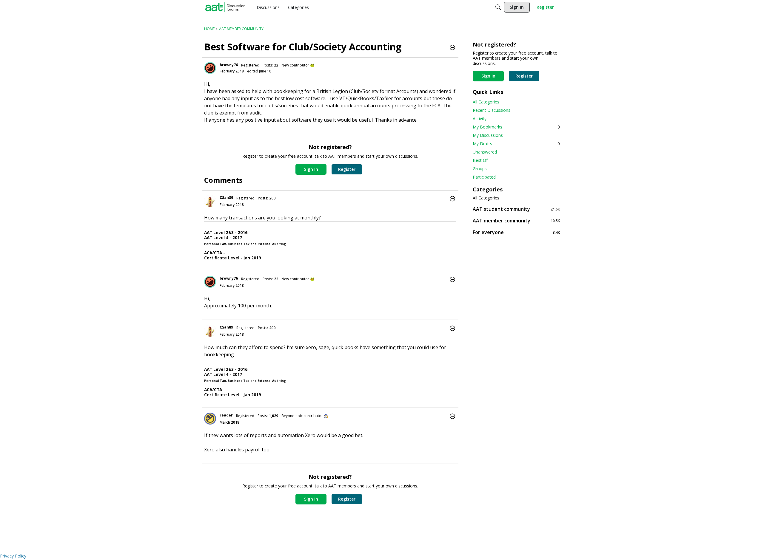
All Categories (486, 102)
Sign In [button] (311, 169)
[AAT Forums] (225, 7)
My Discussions (488, 135)
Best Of (480, 160)
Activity (479, 118)
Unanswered (485, 152)
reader (226, 415)
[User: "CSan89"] (210, 201)
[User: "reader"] (210, 419)
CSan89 (226, 197)
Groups (480, 168)
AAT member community (516, 220)
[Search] (498, 7)
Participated (484, 177)
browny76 (229, 64)
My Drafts (516, 143)
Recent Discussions (491, 110)
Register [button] (346, 169)
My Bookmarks (516, 127)
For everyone (516, 232)
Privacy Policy (13, 556)
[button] (452, 48)
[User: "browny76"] (210, 68)
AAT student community (516, 209)
